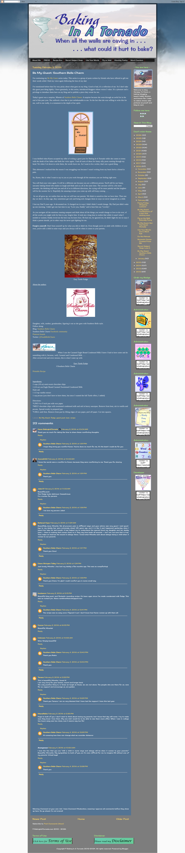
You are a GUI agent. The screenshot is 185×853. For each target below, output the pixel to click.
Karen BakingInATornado (48, 429)
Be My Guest (52, 78)
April (140, 194)
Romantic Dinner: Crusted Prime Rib (145, 241)
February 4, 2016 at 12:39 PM (75, 698)
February (142, 200)
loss (67, 418)
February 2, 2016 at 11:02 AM (57, 489)
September (143, 178)
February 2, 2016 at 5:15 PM (59, 593)
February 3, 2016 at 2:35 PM (61, 714)
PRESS (47, 60)
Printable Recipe (39, 371)
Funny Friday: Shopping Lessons (143, 205)
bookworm (42, 593)
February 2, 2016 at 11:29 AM (63, 523)
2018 (139, 160)
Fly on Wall (106, 60)
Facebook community (59, 331)
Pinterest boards (39, 334)
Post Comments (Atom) (54, 824)
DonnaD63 (42, 459)
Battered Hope (44, 523)
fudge (53, 418)
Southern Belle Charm (73, 97)
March (141, 197)
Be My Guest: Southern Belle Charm (144, 253)
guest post (60, 418)
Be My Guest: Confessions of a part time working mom (145, 212)
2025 (139, 138)
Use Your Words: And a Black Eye (144, 231)
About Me (36, 60)
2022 (139, 147)
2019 (139, 157)
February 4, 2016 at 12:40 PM (75, 652)
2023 (139, 144)
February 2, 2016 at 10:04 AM (74, 429)
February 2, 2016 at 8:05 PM (57, 625)
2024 (139, 141)
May (140, 191)
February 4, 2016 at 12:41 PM (74, 610)
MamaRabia (43, 714)
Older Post (122, 819)
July (140, 184)
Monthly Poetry (120, 60)
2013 (139, 268)
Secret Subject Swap (74, 60)
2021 (139, 151)
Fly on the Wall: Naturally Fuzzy (145, 219)
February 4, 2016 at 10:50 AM (61, 748)
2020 (139, 154)
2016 (139, 166)
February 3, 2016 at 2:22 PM (56, 677)
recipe (72, 418)
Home (81, 819)
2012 (139, 272)
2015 (139, 262)
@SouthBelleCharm (47, 337)
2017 (138, 163)
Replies (43, 440)
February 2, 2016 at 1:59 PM (74, 444)
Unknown (41, 638)
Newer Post (39, 819)
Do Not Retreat (144, 236)
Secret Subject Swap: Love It (144, 247)
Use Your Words (92, 60)
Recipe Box (57, 60)
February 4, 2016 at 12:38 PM (75, 766)
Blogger (125, 849)
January (141, 258)
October (141, 175)
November (142, 172)
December (142, 169)
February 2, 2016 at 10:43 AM (61, 459)
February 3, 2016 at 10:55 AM (59, 638)
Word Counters (137, 60)
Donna (40, 625)
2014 (139, 265)
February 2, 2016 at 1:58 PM (74, 507)
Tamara (41, 677)
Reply (40, 435)
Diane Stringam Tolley (47, 563)
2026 (139, 135)
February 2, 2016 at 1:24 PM (69, 563)
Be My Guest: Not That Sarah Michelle (145, 225)
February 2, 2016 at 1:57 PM (74, 548)
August (141, 181)
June (140, 188)
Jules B (41, 489)
